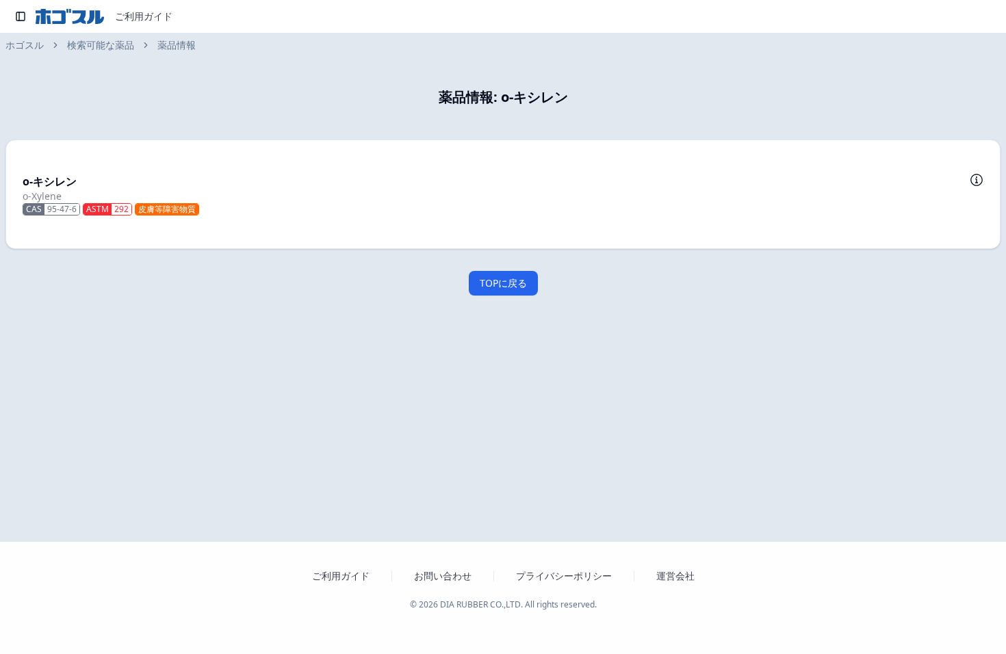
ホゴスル (24, 44)
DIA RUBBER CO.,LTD (480, 604)
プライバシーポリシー (564, 575)
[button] (503, 194)
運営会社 (675, 575)
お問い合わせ (443, 575)
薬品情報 (176, 44)
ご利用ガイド (143, 16)
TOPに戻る (503, 282)
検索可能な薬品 (100, 44)
